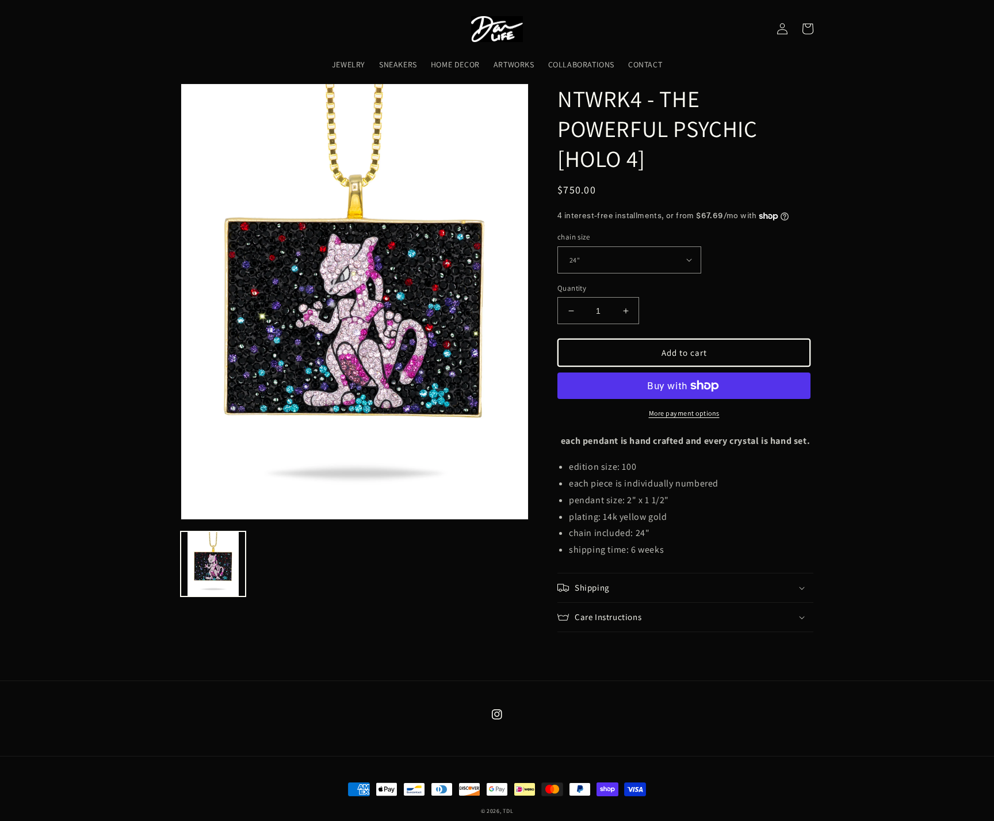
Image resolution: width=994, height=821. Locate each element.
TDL (508, 811)
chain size (573, 237)
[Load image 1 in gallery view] (213, 563)
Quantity (571, 288)
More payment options (684, 413)
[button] (685, 587)
